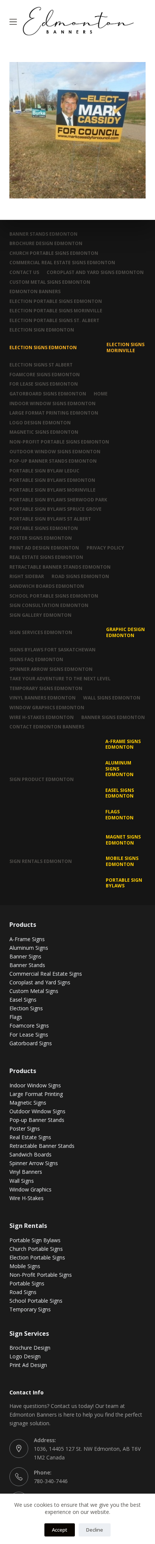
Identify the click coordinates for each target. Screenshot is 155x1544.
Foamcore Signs (29, 1025)
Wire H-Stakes (26, 1198)
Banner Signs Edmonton (113, 717)
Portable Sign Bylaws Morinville (52, 490)
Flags (15, 1016)
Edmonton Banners (35, 292)
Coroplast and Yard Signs (39, 982)
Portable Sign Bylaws (124, 883)
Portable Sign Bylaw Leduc (44, 471)
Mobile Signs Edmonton (122, 861)
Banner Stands (27, 965)
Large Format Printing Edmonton (53, 413)
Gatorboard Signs (30, 1043)
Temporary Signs (30, 1309)
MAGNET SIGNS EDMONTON (123, 840)
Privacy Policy (105, 548)
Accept (59, 1529)
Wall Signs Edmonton (111, 698)
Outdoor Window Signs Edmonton (54, 452)
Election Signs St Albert (41, 365)
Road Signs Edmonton (80, 577)
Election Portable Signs (37, 1257)
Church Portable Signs (36, 1248)
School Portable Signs (35, 1300)
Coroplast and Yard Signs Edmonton (95, 272)
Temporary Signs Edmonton (45, 689)
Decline (94, 1529)
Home (101, 394)
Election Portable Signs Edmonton (55, 301)
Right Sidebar (26, 577)
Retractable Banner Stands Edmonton (60, 567)
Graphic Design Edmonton (125, 632)
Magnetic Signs (27, 1102)
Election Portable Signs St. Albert (54, 321)
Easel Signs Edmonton (119, 793)
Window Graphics (30, 1189)
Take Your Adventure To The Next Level (60, 679)
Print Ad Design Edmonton (44, 548)
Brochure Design (29, 1347)
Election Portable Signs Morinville (55, 311)
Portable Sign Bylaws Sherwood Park (58, 500)
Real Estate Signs (30, 1137)
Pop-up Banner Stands (36, 1119)
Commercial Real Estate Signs (45, 973)
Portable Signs (26, 1283)
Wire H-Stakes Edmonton (41, 717)
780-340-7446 (51, 1481)
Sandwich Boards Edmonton (46, 586)
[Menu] (13, 22)
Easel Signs (22, 999)
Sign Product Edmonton (41, 779)
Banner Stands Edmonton (43, 234)
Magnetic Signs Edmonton (43, 432)
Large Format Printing (36, 1093)
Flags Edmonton (119, 814)
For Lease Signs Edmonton (43, 384)
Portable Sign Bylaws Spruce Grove (55, 509)
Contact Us (24, 272)
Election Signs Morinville (125, 347)
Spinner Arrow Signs (33, 1163)
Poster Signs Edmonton (40, 538)
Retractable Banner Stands (41, 1145)
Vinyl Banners (25, 1171)
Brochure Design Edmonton (45, 244)
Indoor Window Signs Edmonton (52, 404)
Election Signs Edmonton (43, 347)
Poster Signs (24, 1128)
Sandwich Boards (30, 1154)
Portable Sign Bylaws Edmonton (52, 480)
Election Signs (26, 1008)
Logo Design (25, 1356)
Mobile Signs (24, 1266)
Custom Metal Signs (33, 991)
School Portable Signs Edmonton (53, 596)
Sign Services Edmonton (40, 632)
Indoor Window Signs (35, 1085)
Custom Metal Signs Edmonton (49, 282)
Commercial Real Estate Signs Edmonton (62, 263)
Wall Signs (21, 1180)
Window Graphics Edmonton (46, 708)
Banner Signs (25, 956)
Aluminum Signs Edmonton (119, 769)
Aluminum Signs (28, 947)
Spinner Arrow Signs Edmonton (51, 669)
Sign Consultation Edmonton (48, 605)
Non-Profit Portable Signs (40, 1274)
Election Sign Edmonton (41, 330)
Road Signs (22, 1292)
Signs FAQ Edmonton (36, 660)
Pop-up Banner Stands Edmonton (53, 461)
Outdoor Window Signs (37, 1111)
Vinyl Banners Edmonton (42, 698)
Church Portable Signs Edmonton (53, 253)
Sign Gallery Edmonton (40, 615)
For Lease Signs (28, 1034)
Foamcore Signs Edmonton (44, 375)
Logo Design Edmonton (40, 423)
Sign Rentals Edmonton (40, 861)
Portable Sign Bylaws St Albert (50, 519)
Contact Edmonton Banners (46, 727)
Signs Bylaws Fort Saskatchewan (52, 650)
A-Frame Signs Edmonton (123, 744)
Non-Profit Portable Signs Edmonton (59, 442)
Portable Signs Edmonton (43, 528)
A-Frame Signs (27, 939)
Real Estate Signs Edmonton (46, 557)
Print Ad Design (28, 1364)
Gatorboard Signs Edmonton (47, 394)
